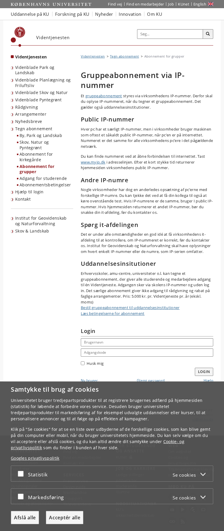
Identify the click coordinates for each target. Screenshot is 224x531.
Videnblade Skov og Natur (41, 92)
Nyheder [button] (104, 14)
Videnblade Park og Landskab (34, 70)
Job (171, 4)
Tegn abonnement (33, 128)
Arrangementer (30, 114)
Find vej (115, 4)
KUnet (183, 4)
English (199, 4)
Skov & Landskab (32, 231)
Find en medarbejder (145, 4)
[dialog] (112, 456)
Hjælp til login (29, 192)
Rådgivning (26, 107)
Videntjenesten (31, 57)
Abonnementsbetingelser (45, 185)
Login (204, 371)
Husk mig (95, 363)
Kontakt (23, 199)
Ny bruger (89, 380)
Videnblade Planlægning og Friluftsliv (43, 82)
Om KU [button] (154, 14)
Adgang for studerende (43, 178)
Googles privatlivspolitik (35, 458)
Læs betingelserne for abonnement (113, 313)
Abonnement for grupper (37, 169)
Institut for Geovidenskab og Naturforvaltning (41, 220)
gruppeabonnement (103, 95)
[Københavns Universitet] (18, 37)
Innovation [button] (130, 14)
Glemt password (150, 380)
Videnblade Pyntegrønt (38, 100)
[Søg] (208, 34)
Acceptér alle (64, 517)
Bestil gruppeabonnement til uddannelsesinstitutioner (130, 307)
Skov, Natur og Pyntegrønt (34, 144)
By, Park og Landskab (41, 135)
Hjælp (209, 380)
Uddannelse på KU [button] (30, 14)
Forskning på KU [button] (72, 14)
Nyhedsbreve (28, 121)
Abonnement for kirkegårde (36, 156)
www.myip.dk (93, 162)
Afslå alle (25, 517)
